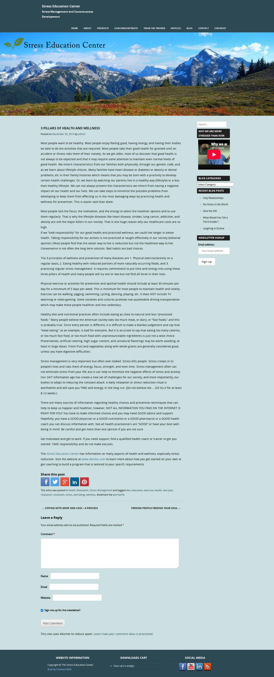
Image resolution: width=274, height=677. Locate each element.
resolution (58, 494)
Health (72, 490)
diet (128, 490)
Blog (190, 28)
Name (44, 576)
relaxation (46, 494)
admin (81, 134)
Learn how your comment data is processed (123, 634)
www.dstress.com (93, 459)
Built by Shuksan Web (59, 669)
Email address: (206, 244)
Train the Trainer (154, 28)
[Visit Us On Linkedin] (199, 669)
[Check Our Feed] (207, 669)
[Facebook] (45, 481)
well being (79, 494)
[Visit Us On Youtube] (191, 669)
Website (45, 598)
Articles (176, 28)
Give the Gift (210, 210)
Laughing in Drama (213, 228)
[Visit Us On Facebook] (183, 669)
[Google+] (64, 481)
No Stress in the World (215, 204)
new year (168, 490)
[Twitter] (55, 481)
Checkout (220, 28)
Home (74, 28)
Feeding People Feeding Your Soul (156, 508)
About (87, 28)
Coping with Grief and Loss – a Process (70, 508)
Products (103, 28)
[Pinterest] (84, 481)
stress (69, 494)
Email (44, 587)
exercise (148, 490)
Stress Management (101, 490)
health (157, 490)
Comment (48, 534)
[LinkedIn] (74, 481)
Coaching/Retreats (126, 28)
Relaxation (82, 490)
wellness (91, 494)
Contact (203, 28)
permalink (118, 494)
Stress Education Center (61, 6)
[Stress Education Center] (137, 115)
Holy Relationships (213, 197)
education (137, 490)
